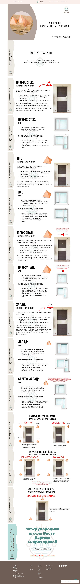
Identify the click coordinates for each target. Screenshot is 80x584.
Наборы (39, 574)
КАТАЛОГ (20, 1)
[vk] (60, 566)
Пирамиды (40, 566)
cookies (70, 581)
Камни (39, 569)
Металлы (39, 573)
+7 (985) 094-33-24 (49, 570)
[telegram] (62, 566)
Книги (39, 578)
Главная (14, 1)
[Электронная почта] (64, 566)
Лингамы (39, 570)
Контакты (56, 1)
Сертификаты (40, 577)
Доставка (51, 1)
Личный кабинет (63, 1)
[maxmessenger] (66, 566)
